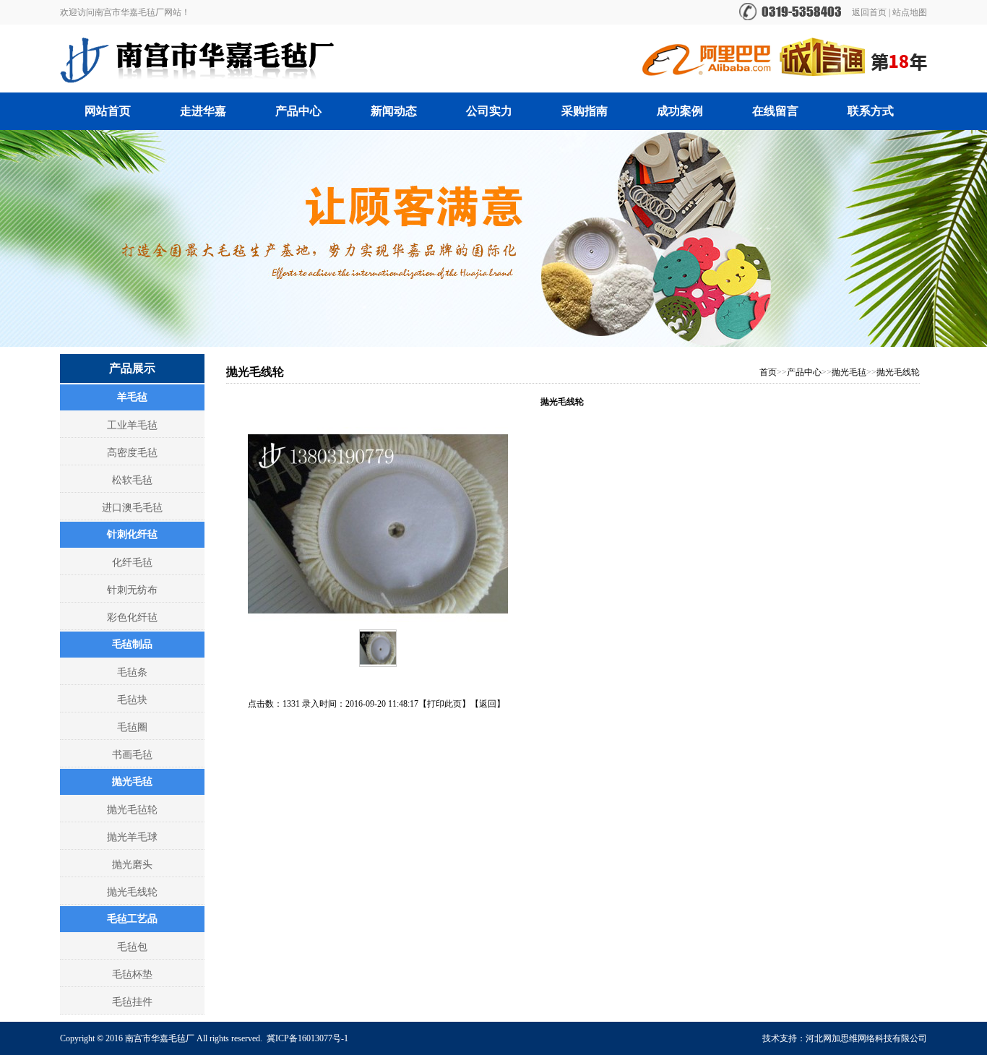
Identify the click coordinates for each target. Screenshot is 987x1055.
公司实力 (489, 111)
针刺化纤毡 (132, 534)
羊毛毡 (132, 397)
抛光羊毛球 (132, 837)
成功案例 (680, 111)
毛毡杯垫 (132, 974)
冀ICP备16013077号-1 (307, 1038)
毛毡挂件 (132, 1001)
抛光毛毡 (132, 781)
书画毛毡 (132, 754)
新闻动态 (394, 111)
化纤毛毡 (132, 562)
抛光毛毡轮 (132, 809)
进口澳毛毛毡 (132, 507)
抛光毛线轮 (132, 892)
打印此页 (444, 704)
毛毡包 (132, 947)
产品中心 (298, 111)
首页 (768, 372)
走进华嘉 (203, 111)
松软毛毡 (132, 480)
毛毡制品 (132, 644)
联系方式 (871, 111)
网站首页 (108, 111)
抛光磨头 (132, 864)
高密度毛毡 (132, 452)
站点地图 (909, 12)
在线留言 (775, 111)
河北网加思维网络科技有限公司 (866, 1038)
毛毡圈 (132, 727)
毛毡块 (132, 699)
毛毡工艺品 (132, 918)
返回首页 (869, 12)
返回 (487, 704)
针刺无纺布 (132, 590)
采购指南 (584, 111)
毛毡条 (132, 672)
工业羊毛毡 (132, 425)
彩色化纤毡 (132, 617)
